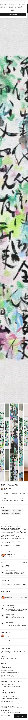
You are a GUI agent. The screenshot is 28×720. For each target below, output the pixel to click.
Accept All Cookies (13, 14)
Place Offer (20, 716)
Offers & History (14, 519)
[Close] (24, 2)
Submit (24, 584)
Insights (21, 519)
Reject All (13, 10)
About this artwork (5, 519)
